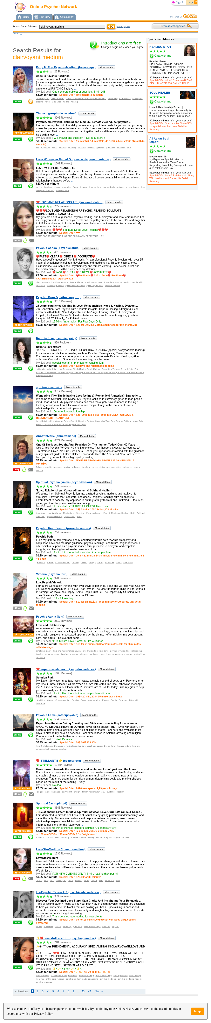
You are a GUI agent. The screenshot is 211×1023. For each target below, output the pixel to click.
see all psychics (123, 26)
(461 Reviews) (62, 252)
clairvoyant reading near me (64, 975)
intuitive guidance (60, 282)
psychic (115, 926)
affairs (39, 926)
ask (37, 148)
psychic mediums (108, 979)
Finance (125, 838)
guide (70, 880)
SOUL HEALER (159, 92)
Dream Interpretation (90, 700)
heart (86, 880)
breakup (48, 187)
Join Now (45, 16)
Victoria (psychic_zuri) (52, 574)
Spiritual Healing (54, 516)
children (82, 148)
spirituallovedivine (49, 387)
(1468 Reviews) (63, 673)
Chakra (83, 838)
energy (77, 792)
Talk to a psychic (44, 467)
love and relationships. (113, 187)
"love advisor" (57, 98)
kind (101, 880)
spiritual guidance (95, 285)
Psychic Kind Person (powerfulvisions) (63, 528)
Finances (109, 562)
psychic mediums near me (130, 979)
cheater (62, 148)
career (95, 467)
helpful (94, 880)
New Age (80, 513)
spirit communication (75, 285)
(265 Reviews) (62, 206)
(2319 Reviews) (63, 620)
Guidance (40, 703)
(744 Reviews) (62, 532)
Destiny (75, 562)
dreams (39, 102)
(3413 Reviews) (63, 301)
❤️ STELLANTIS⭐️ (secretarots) (58, 760)
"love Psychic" (42, 98)
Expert (117, 838)
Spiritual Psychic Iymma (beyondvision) (64, 482)
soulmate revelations (122, 654)
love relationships (92, 926)
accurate (58, 467)
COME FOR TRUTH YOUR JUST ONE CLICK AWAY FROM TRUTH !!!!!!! (70, 236)
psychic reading (122, 282)
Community (67, 16)
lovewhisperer (62, 190)
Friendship (128, 562)
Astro (57, 838)
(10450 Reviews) (63, 764)
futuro (47, 102)
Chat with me (162, 55)
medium (106, 926)
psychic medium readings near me (82, 979)
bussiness (48, 926)
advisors (76, 467)
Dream (84, 562)
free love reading (104, 975)
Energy (92, 562)
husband (121, 148)
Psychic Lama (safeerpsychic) (57, 715)
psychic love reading (120, 651)
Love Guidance (54, 513)
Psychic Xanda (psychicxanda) (58, 247)
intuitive (84, 187)
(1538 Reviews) (63, 853)
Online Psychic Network (53, 6)
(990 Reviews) (62, 578)
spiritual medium (112, 285)
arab (47, 792)
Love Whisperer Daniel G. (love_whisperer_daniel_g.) (73, 159)
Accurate (40, 838)
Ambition (41, 562)
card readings (42, 975)
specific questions (55, 285)
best (46, 880)
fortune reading (86, 975)
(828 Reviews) (62, 342)
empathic (66, 187)
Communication (62, 562)
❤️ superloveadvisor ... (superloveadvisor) (66, 669)
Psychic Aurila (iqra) (50, 616)
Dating (91, 838)
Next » (99, 991)
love (129, 148)
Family (100, 562)
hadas (66, 102)
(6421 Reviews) (63, 440)
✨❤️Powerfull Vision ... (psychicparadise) (66, 938)
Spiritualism (69, 516)
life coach (109, 880)
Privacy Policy (43, 1013)
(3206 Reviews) (63, 117)
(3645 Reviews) (63, 807)
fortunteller (94, 792)
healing (74, 102)
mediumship (91, 282)
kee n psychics (121, 975)
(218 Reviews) (62, 942)
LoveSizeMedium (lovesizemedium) (61, 849)
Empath (108, 838)
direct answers (43, 282)
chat (52, 880)
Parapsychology (94, 513)
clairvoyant (137, 98)
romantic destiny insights (56, 654)
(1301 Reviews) (63, 163)
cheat (54, 148)
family (85, 792)
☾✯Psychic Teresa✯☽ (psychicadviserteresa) (68, 892)
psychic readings (44, 982)
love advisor (95, 187)
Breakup (65, 838)
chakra (58, 926)
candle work (125, 98)
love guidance (76, 282)
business (56, 792)
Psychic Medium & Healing (116, 513)
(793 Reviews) (62, 486)
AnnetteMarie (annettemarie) (56, 436)
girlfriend (100, 148)
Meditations (68, 513)
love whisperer (132, 187)
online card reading (55, 979)
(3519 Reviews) (63, 391)
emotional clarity (43, 651)
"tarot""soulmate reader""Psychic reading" (86, 98)
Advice (49, 838)
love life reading (90, 651)
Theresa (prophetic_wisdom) (56, 113)
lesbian (120, 792)
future (76, 187)
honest (137, 467)
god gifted (116, 467)
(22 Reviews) (61, 71)
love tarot (104, 651)
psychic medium (106, 282)
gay (103, 792)
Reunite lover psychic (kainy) (56, 338)
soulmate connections (100, 654)
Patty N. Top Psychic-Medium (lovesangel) (66, 67)
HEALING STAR (160, 46)
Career (50, 562)
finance (91, 148)
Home (26, 16)
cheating (72, 148)
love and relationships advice (67, 651)
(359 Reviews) (62, 896)
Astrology (40, 513)
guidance (56, 102)
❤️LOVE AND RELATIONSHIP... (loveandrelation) (69, 202)
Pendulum (112, 98)
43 (83, 991)
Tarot (79, 516)
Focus (119, 562)
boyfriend (45, 148)
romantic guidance (79, 654)
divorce (57, 187)
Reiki (132, 513)
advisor (67, 467)
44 (89, 991)
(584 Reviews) (62, 719)
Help (190, 2)
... (192, 73)
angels (40, 792)
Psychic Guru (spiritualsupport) (58, 297)
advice (39, 187)
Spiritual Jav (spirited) (51, 803)
